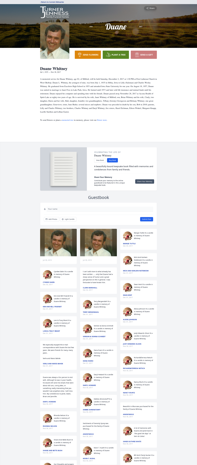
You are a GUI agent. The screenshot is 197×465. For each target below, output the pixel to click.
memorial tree (67, 120)
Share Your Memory (144, 181)
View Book (100, 160)
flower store (102, 120)
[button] (58, 242)
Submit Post (146, 219)
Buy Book (112, 160)
